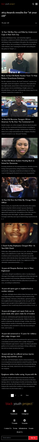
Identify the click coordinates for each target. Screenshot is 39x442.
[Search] (36, 23)
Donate (31, 428)
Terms (15, 428)
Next (27, 395)
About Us (20, 432)
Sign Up (33, 438)
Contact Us (8, 428)
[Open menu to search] (33, 4)
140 (21, 395)
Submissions (23, 428)
